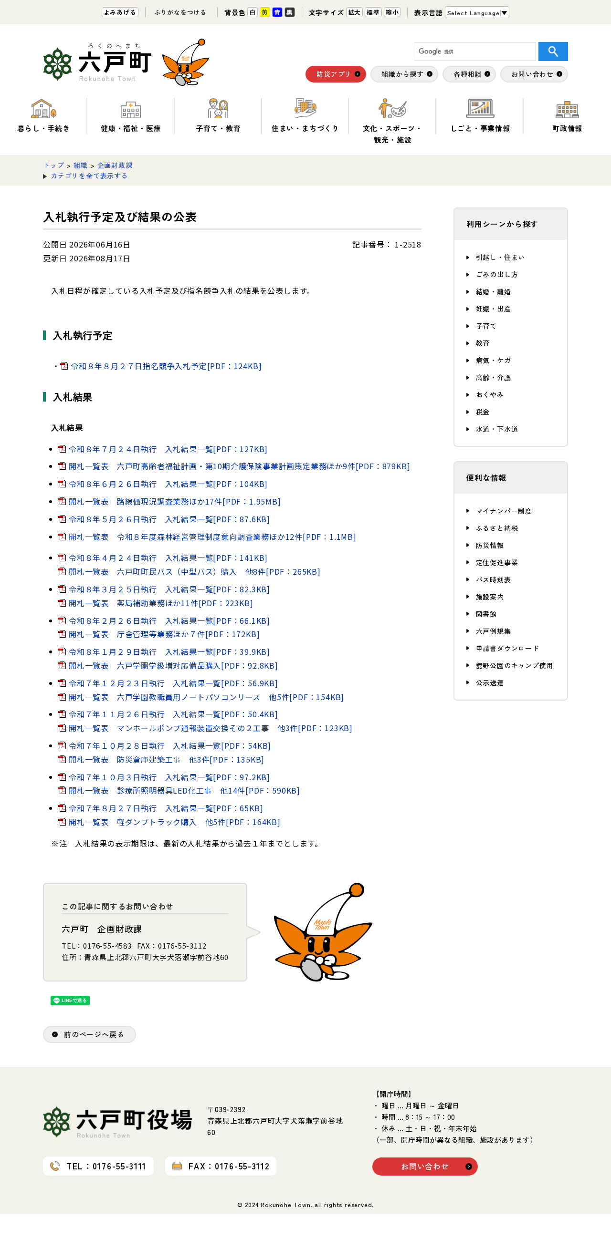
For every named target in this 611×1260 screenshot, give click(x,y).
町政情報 (567, 128)
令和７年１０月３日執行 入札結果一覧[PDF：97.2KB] (169, 777)
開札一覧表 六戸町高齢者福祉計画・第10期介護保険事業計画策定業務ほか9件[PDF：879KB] (239, 466)
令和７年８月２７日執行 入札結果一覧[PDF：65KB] (166, 808)
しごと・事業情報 (480, 128)
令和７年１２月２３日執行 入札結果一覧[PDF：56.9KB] (173, 683)
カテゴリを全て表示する (89, 175)
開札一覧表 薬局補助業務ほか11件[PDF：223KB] (161, 603)
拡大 (354, 12)
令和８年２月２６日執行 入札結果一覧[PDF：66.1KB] (169, 620)
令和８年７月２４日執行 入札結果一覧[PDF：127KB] (168, 448)
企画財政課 (115, 165)
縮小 (392, 12)
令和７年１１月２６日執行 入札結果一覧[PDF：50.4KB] (173, 714)
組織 (81, 165)
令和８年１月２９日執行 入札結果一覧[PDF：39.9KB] (169, 651)
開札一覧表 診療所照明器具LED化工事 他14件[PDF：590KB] (184, 790)
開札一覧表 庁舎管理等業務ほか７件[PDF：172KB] (164, 634)
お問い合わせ (425, 1166)
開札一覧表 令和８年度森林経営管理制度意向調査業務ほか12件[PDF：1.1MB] (213, 536)
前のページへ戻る (94, 1034)
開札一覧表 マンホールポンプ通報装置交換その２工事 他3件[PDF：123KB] (211, 727)
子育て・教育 (218, 128)
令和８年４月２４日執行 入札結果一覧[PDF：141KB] (168, 557)
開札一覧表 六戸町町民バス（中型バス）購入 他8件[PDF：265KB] (195, 571)
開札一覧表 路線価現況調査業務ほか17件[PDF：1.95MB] (175, 501)
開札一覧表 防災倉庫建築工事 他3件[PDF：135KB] (166, 759)
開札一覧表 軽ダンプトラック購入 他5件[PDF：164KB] (175, 821)
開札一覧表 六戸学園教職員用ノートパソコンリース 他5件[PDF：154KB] (206, 696)
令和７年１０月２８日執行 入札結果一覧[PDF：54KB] (170, 745)
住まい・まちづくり (305, 128)
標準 (373, 12)
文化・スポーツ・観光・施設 (393, 134)
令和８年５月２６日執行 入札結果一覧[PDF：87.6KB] (169, 519)
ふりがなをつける (180, 12)
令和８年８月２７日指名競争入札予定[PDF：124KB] (166, 366)
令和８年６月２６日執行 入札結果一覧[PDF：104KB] (168, 483)
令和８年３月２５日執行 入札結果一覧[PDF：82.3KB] (169, 589)
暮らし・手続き (43, 128)
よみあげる (120, 12)
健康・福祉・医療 (131, 128)
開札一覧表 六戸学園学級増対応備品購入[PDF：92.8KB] (173, 665)
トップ (53, 165)
